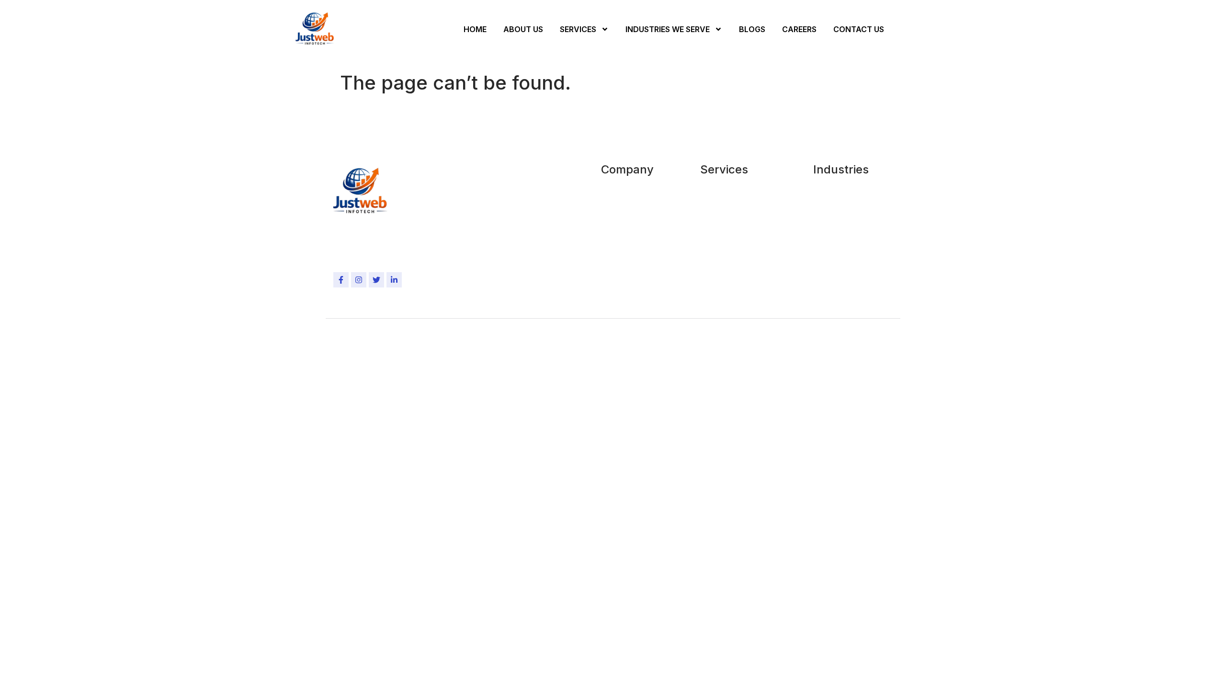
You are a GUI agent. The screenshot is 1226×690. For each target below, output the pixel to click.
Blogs (752, 29)
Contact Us (858, 29)
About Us (523, 29)
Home (475, 29)
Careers (799, 29)
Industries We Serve (667, 29)
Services (578, 29)
